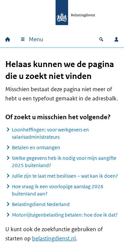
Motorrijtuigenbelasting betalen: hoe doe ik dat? (65, 215)
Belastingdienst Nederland (41, 204)
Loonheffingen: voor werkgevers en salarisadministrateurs (50, 133)
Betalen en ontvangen (36, 147)
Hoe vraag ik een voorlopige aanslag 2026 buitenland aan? (57, 190)
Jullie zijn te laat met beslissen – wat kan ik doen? (65, 176)
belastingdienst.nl (54, 238)
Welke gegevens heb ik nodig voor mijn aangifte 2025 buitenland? (64, 161)
